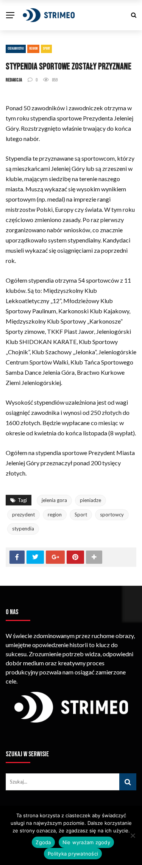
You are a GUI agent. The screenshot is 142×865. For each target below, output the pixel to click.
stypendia (23, 529)
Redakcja (14, 80)
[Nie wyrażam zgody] (132, 835)
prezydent (23, 514)
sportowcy (112, 514)
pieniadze (90, 500)
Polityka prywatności (73, 854)
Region (33, 48)
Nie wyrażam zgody (86, 842)
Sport (46, 48)
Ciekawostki (16, 48)
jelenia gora (54, 500)
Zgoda (43, 842)
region (55, 514)
